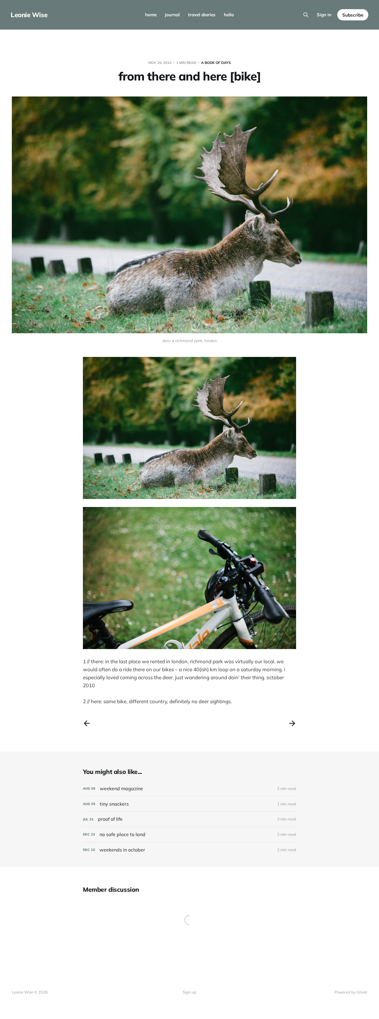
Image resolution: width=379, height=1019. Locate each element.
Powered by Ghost (351, 992)
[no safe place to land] (189, 834)
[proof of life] (189, 819)
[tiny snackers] (189, 804)
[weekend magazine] (189, 788)
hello (229, 14)
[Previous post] (87, 723)
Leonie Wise (29, 15)
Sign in (324, 14)
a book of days (216, 62)
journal (172, 14)
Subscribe (352, 15)
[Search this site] (305, 14)
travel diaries (202, 14)
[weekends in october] (189, 849)
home (151, 14)
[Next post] (292, 723)
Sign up (189, 992)
